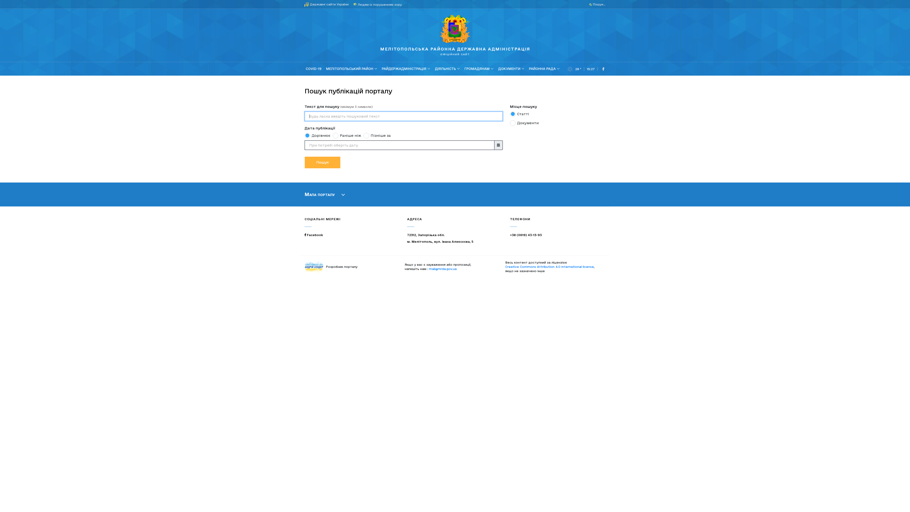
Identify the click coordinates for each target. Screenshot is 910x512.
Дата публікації (320, 128)
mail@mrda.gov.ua (443, 268)
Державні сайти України (329, 4)
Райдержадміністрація (404, 69)
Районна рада (542, 69)
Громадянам (477, 69)
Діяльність (445, 69)
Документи (509, 69)
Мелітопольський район (349, 69)
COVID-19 (313, 69)
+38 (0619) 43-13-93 (526, 235)
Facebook (314, 235)
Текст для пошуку (339, 107)
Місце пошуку (523, 107)
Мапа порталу (320, 194)
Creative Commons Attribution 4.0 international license (549, 266)
